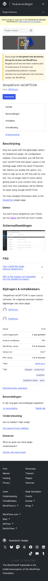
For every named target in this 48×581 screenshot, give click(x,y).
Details (8, 107)
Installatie (10, 120)
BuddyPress (10, 528)
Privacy (6, 482)
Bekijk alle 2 (40, 363)
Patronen (29, 482)
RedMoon (13, 318)
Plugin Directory (10, 12)
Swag (29, 505)
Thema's (29, 473)
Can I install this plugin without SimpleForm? (13, 267)
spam (42, 380)
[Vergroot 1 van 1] (41, 233)
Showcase (30, 468)
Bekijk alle (40, 408)
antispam (28, 370)
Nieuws (6, 473)
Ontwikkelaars (10, 501)
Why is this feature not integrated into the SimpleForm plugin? (19, 277)
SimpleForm (8, 200)
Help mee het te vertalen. (30, 21)
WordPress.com (12, 514)
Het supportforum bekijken (16, 428)
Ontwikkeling (11, 127)
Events (28, 496)
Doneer (30, 501)
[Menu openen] (43, 4)
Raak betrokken (33, 491)
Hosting (6, 478)
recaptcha (40, 375)
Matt (6, 519)
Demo (13, 218)
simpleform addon (30, 380)
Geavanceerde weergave (15, 388)
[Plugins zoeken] (31, 30)
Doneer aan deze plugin (14, 452)
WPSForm (13, 89)
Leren (5, 491)
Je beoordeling (10, 408)
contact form (39, 370)
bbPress (8, 523)
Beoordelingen (12, 113)
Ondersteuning (12, 134)
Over (5, 468)
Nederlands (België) (18, 540)
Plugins (28, 478)
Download (9, 97)
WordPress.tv (11, 505)
